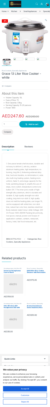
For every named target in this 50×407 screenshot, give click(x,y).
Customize (25, 395)
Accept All (25, 389)
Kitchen (14, 11)
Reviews (28, 147)
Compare (7, 86)
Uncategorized (8, 268)
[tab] (8, 148)
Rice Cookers (6, 71)
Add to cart (33, 124)
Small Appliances (30, 11)
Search (36, 4)
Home (4, 11)
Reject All (25, 402)
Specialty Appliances (19, 71)
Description (8, 147)
